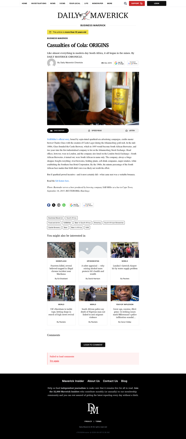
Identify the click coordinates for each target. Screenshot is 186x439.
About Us (93, 381)
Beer (66, 227)
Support (135, 3)
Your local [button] (74, 3)
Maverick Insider (73, 381)
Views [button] (62, 3)
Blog (124, 381)
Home (24, 3)
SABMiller (67, 223)
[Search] (125, 3)
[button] (119, 63)
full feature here (62, 180)
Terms (98, 421)
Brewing (97, 223)
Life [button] (86, 3)
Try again (54, 360)
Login (156, 3)
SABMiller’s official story (58, 139)
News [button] (52, 3)
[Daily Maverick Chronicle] (51, 62)
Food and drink (54, 223)
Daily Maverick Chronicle (71, 62)
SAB (87, 227)
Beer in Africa (76, 227)
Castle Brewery (54, 227)
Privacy (88, 421)
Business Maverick (55, 218)
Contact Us (110, 381)
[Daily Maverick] (93, 15)
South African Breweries (113, 223)
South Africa (71, 218)
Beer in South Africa (83, 223)
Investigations (38, 3)
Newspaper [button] (97, 3)
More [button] (109, 3)
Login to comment (93, 345)
